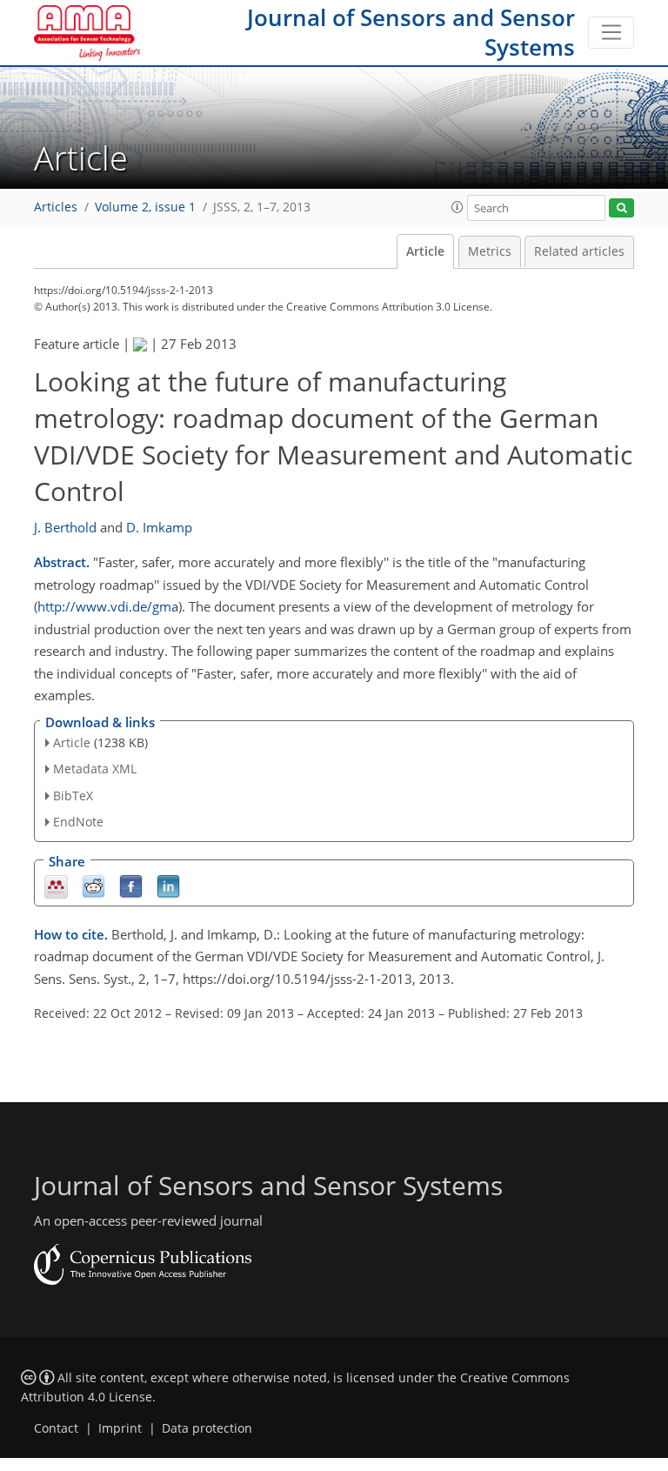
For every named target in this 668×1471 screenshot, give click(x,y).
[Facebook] (131, 885)
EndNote (78, 821)
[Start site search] (621, 208)
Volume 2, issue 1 (145, 207)
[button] (457, 207)
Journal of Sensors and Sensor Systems (411, 32)
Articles (55, 207)
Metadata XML (95, 768)
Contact (56, 1428)
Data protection (207, 1428)
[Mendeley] (56, 885)
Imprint (120, 1428)
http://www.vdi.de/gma (107, 606)
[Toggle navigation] (611, 33)
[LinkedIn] (168, 885)
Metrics (489, 251)
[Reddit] (93, 885)
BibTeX (73, 795)
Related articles (579, 251)
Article (425, 251)
